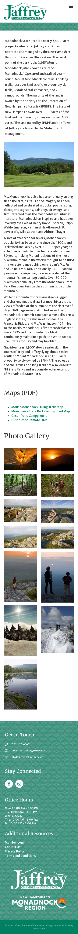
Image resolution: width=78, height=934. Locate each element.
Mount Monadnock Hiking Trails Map (37, 407)
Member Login (15, 842)
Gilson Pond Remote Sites (29, 420)
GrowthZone (39, 928)
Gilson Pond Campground (29, 416)
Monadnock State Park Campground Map (40, 411)
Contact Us (12, 847)
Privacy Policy (15, 851)
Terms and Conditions (20, 856)
